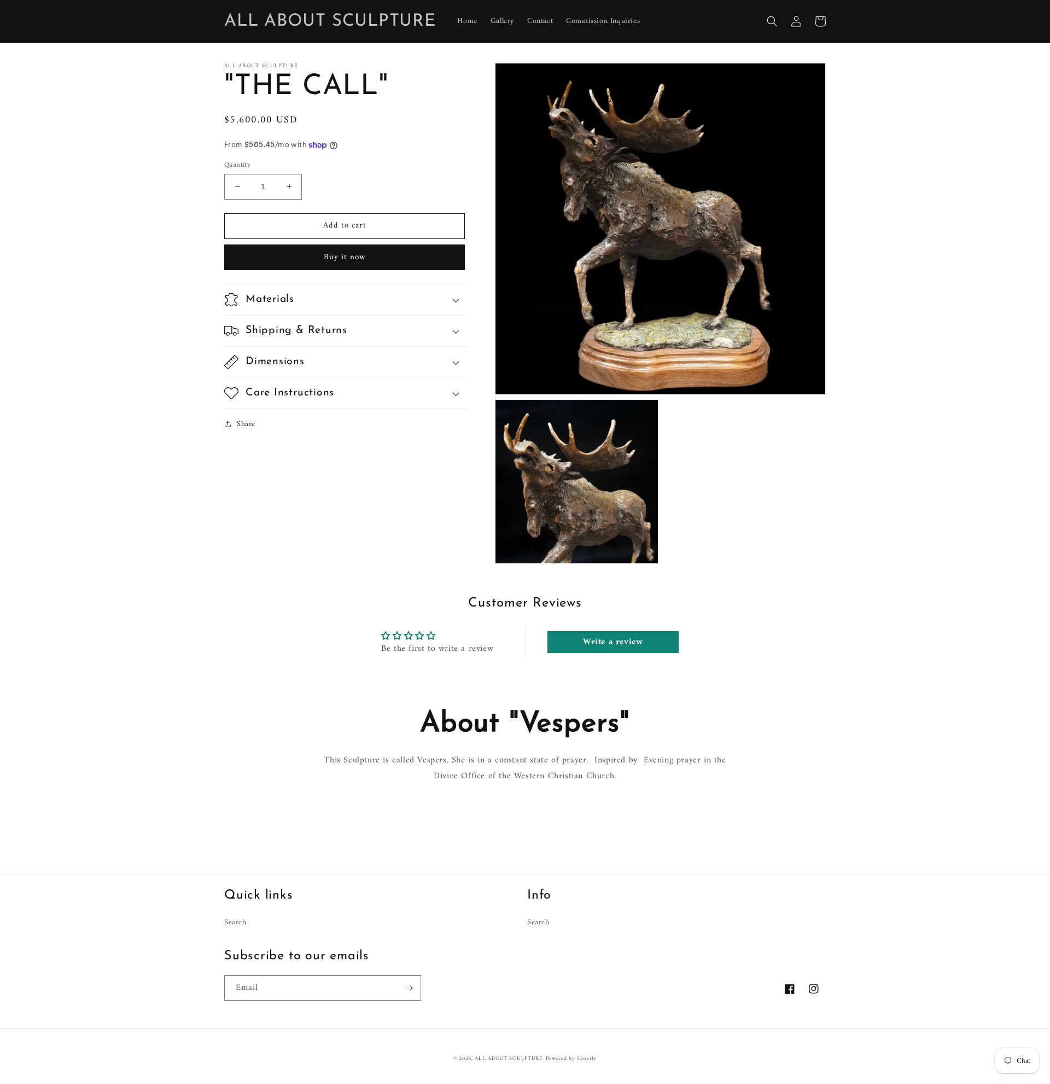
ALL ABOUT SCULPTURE (508, 1058)
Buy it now (345, 257)
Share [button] (246, 424)
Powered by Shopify (571, 1058)
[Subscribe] (408, 988)
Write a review (613, 642)
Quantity (237, 165)
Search (235, 922)
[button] (772, 21)
